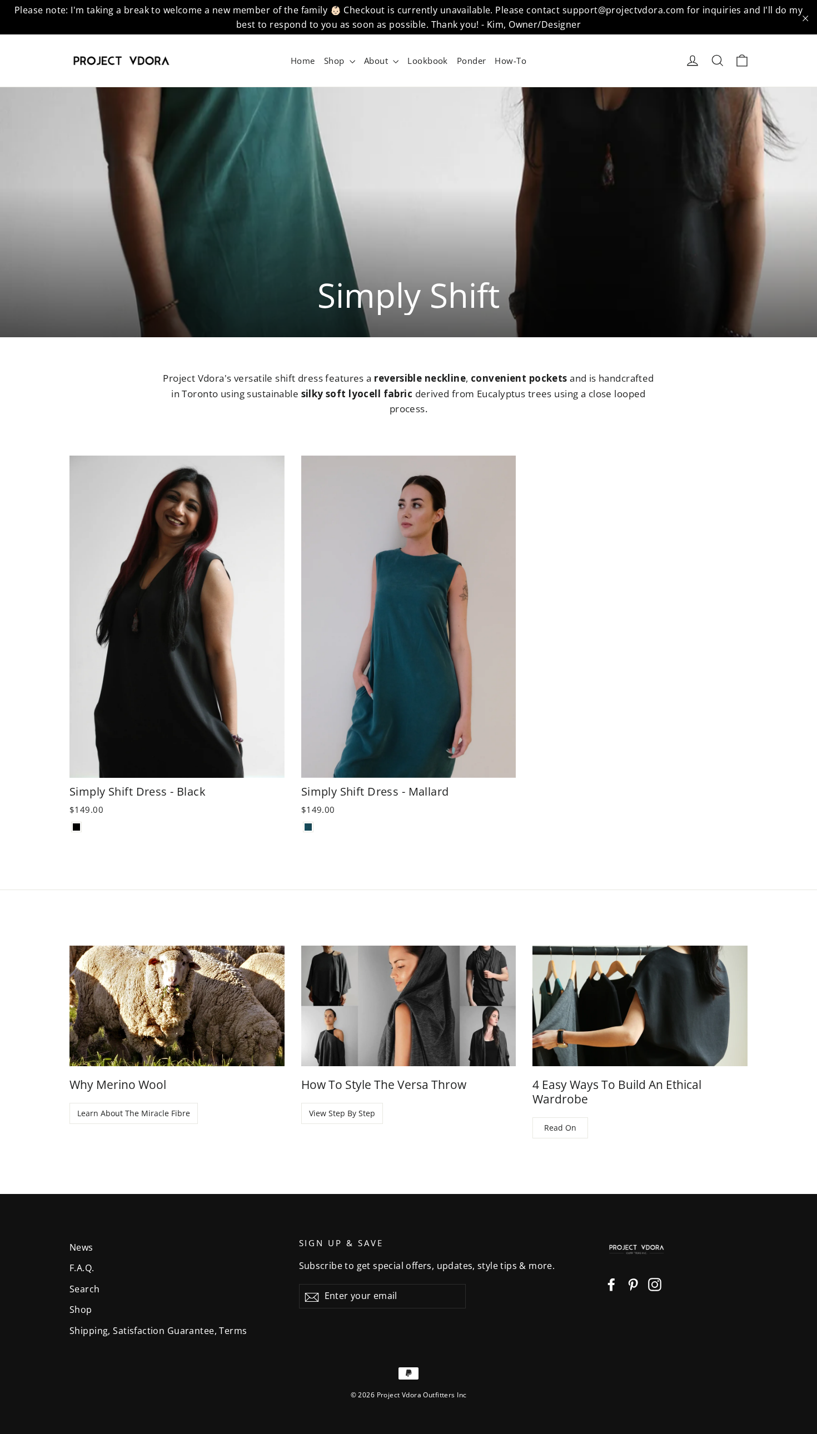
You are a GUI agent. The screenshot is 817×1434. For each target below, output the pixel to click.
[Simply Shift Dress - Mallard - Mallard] (308, 827)
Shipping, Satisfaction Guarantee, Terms (158, 1331)
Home (303, 60)
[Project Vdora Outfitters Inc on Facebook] (611, 1283)
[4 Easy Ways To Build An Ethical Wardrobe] (640, 1006)
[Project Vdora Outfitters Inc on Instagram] (654, 1283)
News (81, 1247)
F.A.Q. (81, 1268)
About (377, 60)
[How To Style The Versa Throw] (408, 1006)
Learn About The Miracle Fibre (133, 1113)
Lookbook (427, 60)
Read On (560, 1127)
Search (84, 1289)
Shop (335, 60)
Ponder (471, 60)
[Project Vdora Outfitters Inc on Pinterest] (633, 1283)
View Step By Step (342, 1113)
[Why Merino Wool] (177, 1006)
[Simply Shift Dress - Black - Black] (76, 827)
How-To (510, 60)
